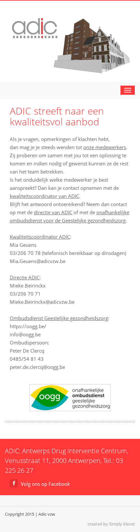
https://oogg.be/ (28, 326)
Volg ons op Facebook (45, 484)
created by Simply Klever (111, 524)
